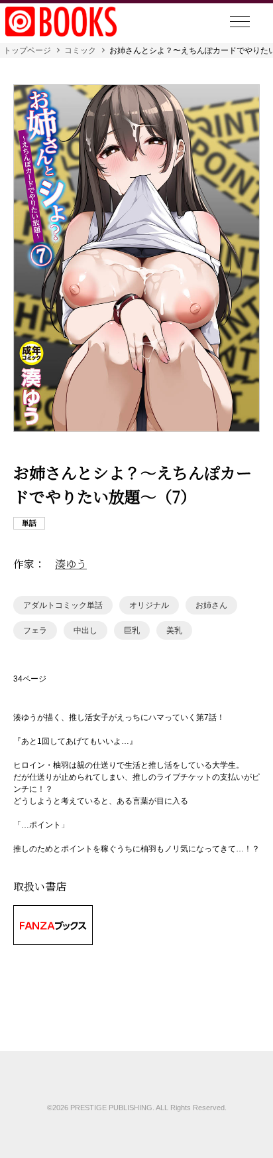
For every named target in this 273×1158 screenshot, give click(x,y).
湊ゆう (71, 564)
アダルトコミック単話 (63, 605)
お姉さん (211, 605)
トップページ (27, 50)
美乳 (174, 630)
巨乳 (132, 630)
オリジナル (149, 605)
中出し (85, 630)
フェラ (35, 630)
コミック (80, 50)
